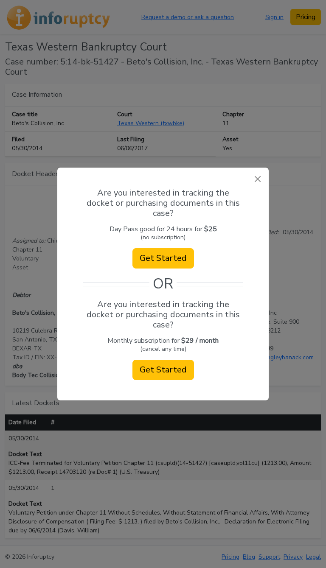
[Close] (257, 178)
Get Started (163, 258)
